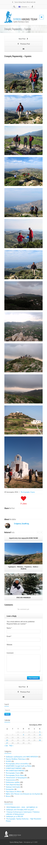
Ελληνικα (24, 7)
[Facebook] (32, 7)
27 (7, 743)
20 (7, 740)
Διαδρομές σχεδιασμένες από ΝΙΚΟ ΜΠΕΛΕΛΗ (22, 757)
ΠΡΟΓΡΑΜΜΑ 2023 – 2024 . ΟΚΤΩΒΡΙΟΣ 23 (21, 807)
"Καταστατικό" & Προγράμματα (16, 777)
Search (7, 714)
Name (9, 628)
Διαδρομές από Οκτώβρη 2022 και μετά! (20, 809)
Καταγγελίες (10, 789)
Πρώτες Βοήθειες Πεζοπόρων (16, 759)
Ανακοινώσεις (10, 780)
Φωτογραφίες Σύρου (28, 492)
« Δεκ (6, 745)
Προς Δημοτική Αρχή (13, 784)
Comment (10, 653)
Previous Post (25, 44)
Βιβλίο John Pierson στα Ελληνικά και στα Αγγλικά (23, 794)
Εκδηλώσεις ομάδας (13, 782)
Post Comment (33, 678)
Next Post (22, 39)
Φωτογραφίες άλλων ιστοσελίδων (17, 764)
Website (9, 644)
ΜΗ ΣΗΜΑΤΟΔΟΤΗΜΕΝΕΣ (15, 770)
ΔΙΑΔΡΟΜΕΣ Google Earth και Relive (18, 766)
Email (9, 636)
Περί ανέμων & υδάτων (14, 791)
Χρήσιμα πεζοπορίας (13, 787)
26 (40, 740)
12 (40, 735)
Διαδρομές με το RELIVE (14, 816)
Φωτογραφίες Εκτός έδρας (15, 775)
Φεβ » (11, 745)
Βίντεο (8, 796)
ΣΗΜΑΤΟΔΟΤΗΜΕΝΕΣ (14, 768)
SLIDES (8, 761)
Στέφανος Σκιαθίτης (21, 523)
